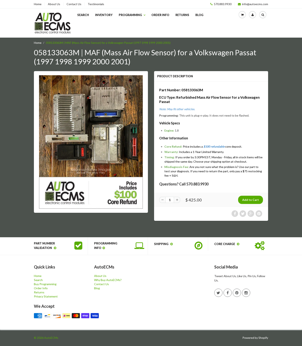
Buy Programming (45, 284)
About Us (54, 4)
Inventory (104, 15)
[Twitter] (218, 293)
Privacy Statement (46, 296)
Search (83, 15)
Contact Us (74, 4)
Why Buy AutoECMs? (108, 280)
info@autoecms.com (255, 4)
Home (37, 4)
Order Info (160, 15)
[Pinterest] (237, 293)
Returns (182, 15)
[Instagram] (246, 293)
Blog (199, 15)
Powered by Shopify (255, 337)
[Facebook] (228, 293)
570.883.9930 (223, 4)
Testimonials (96, 4)
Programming (130, 15)
